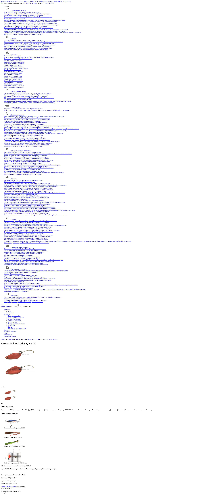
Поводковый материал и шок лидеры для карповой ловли (21, 101)
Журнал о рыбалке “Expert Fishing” (52, 1)
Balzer (39, 98)
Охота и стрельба (9, 270)
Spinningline (18, 26)
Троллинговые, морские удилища (14, 230)
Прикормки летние (29, 157)
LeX (34, 211)
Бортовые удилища (10, 238)
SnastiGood (13, 194)
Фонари (6, 302)
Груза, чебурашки (9, 116)
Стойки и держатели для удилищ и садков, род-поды (20, 29)
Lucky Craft (18, 118)
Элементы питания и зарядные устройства (17, 300)
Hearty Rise (48, 193)
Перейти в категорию (33, 12)
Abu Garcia (38, 42)
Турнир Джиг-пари (28, 1)
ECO (28, 135)
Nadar (27, 213)
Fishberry (13, 171)
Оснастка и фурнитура (17, 115)
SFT (33, 155)
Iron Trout (28, 124)
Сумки (6, 253)
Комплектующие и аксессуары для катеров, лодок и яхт (20, 110)
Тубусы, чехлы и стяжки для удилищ (15, 260)
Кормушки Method (29, 126)
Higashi (6, 68)
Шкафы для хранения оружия (13, 257)
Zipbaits (16, 200)
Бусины (37, 141)
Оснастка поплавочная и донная (13, 141)
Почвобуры (7, 291)
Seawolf (50, 130)
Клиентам (7, 314)
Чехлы (6, 263)
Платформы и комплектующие (13, 278)
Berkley (24, 12)
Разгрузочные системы (11, 264)
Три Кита (18, 28)
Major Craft (41, 225)
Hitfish (26, 140)
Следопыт (22, 250)
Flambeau (22, 249)
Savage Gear (40, 21)
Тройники (24, 133)
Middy (38, 29)
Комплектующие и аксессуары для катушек (17, 42)
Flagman (24, 15)
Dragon (32, 49)
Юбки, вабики (8, 182)
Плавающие (12, 172)
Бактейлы (7, 194)
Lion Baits (27, 23)
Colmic (30, 102)
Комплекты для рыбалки (11, 59)
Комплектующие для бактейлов (13, 196)
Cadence (6, 82)
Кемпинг (6, 285)
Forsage (6, 77)
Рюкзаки (6, 252)
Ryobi (21, 40)
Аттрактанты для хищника (12, 155)
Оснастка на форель (10, 124)
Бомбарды (7, 135)
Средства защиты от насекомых (24, 285)
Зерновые (7, 171)
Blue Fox (16, 180)
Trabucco (42, 29)
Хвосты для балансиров (11, 211)
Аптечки (6, 274)
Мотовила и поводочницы (12, 261)
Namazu (21, 43)
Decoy (22, 140)
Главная (3, 486)
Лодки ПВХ (7, 108)
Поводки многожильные (44, 129)
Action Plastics (41, 202)
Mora (12, 283)
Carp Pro (55, 101)
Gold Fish (12, 68)
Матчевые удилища (10, 224)
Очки (5, 275)
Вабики (15, 182)
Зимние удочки (8, 233)
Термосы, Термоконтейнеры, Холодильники (51, 285)
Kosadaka (11, 12)
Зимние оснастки (9, 119)
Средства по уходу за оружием (45, 270)
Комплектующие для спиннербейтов (15, 193)
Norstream (19, 93)
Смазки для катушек (10, 48)
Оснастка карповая (10, 138)
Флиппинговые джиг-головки (13, 121)
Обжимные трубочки (10, 132)
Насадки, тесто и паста (11, 166)
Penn (28, 40)
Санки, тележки (9, 250)
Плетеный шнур (9, 95)
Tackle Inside (38, 1)
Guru (28, 15)
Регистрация (33, 3)
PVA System (7, 169)
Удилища (13, 219)
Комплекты (14, 54)
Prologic (36, 23)
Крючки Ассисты (44, 133)
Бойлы (6, 172)
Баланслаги (7, 199)
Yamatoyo (29, 95)
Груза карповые (31, 116)
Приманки (14, 178)
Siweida (18, 14)
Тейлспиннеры (8, 213)
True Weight (36, 186)
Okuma (16, 40)
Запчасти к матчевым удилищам (87, 241)
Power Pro (17, 95)
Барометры (7, 281)
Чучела (17, 270)
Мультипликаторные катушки (13, 45)
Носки (31, 289)
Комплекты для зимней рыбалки (14, 57)
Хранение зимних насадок (12, 255)
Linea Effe (7, 87)
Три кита (40, 20)
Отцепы (6, 26)
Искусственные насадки (11, 208)
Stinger (32, 17)
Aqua (38, 189)
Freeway (23, 119)
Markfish (48, 154)
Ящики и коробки (9, 249)
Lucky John (33, 57)
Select (29, 140)
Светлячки (43, 141)
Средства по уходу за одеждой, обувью (15, 277)
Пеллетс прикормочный (29, 161)
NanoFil (6, 99)
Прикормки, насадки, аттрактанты (21, 150)
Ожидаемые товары (10, 336)
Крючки (6, 133)
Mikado (6, 84)
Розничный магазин (11, 1)
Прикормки (7, 157)
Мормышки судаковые (11, 183)
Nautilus (41, 23)
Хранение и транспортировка (19, 247)
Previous (3, 387)
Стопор (32, 141)
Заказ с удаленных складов (16, 317)
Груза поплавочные (21, 116)
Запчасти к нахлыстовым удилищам (107, 241)
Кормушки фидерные (17, 126)
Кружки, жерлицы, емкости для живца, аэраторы (18, 20)
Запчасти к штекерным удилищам (47, 241)
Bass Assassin (33, 202)
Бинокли (6, 288)
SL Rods (20, 1)
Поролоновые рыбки (10, 207)
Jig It (12, 199)
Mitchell (35, 46)
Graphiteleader (49, 225)
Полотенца (7, 286)
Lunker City (48, 202)
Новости (6, 330)
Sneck (46, 130)
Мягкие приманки (9, 202)
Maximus (65, 32)
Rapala (16, 12)
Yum (21, 155)
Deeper (46, 297)
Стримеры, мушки (9, 188)
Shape (32, 183)
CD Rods (35, 221)
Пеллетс (6, 161)
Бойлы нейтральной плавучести (31, 172)
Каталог (8, 486)
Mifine (28, 146)
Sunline (16, 96)
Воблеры (6, 200)
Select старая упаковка (22, 202)
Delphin (18, 122)
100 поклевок (17, 158)
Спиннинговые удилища (11, 221)
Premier (6, 76)
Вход (27, 3)
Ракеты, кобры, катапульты (12, 168)
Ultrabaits (33, 158)
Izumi (25, 205)
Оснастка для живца (10, 146)
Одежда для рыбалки (10, 289)
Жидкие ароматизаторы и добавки (14, 165)
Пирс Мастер (26, 26)
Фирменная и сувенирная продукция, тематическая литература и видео (25, 32)
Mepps (11, 180)
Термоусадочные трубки (11, 143)
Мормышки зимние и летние (12, 186)
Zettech (29, 118)
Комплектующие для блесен (12, 189)
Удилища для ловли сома (11, 232)
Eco (29, 233)
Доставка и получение (14, 320)
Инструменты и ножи (10, 34)
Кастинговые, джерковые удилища (14, 225)
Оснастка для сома (9, 122)
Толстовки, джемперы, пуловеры (43, 289)
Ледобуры (7, 283)
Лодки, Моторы (15, 107)
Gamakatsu (26, 93)
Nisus (31, 300)
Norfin (15, 272)
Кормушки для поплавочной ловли (46, 126)
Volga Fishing (67, 1)
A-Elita (45, 20)
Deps (33, 264)
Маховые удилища (9, 236)
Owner (42, 130)
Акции (6, 333)
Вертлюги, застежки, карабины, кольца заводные (18, 130)
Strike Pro (27, 96)
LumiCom (27, 183)
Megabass (32, 28)
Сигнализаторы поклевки (12, 17)
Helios (31, 211)
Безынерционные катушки (12, 46)
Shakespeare (7, 62)
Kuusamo (27, 204)
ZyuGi (34, 127)
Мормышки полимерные (11, 191)
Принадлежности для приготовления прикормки (18, 154)
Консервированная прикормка (13, 174)
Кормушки (7, 126)
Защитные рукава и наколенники (63, 289)
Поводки (6, 129)
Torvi (22, 272)
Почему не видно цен (14, 319)
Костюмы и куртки (23, 289)
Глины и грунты (9, 163)
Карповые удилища (10, 227)
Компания (7, 309)
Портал (3, 1)
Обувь (6, 272)
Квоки (6, 18)
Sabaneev (45, 31)
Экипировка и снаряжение (19, 269)
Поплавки (7, 137)
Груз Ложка (47, 116)
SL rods (60, 32)
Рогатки (6, 152)
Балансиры (7, 204)
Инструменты (25, 34)
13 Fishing (7, 71)
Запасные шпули (9, 40)
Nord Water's (23, 191)
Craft (17, 298)
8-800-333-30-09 (49, 3)
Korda (28, 17)
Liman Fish (30, 14)
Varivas (34, 95)
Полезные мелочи (9, 28)
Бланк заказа (8, 334)
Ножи (19, 34)
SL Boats (14, 108)
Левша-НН (22, 208)
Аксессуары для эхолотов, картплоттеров (16, 297)
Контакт (32, 122)
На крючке (37, 154)
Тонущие (19, 172)
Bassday (24, 118)
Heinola (20, 283)
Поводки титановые (16, 129)
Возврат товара (12, 322)
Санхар (30, 186)
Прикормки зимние (17, 157)
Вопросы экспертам (10, 331)
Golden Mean (25, 28)
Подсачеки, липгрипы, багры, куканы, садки (17, 31)
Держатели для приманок (11, 140)
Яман (35, 14)
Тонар (36, 20)
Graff (29, 277)
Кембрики (27, 141)
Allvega (37, 160)
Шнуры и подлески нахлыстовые (14, 98)
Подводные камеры (10, 298)
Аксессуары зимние (10, 14)
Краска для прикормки (11, 160)
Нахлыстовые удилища (11, 228)
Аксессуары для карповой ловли (14, 23)
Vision (36, 25)
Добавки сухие (8, 158)
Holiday (28, 252)
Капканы (22, 270)
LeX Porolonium (34, 207)
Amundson (7, 66)
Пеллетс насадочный (15, 161)
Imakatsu (44, 185)
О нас (9, 311)
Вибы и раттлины (9, 205)
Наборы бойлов (46, 172)
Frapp (19, 194)
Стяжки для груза (9, 258)
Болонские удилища (10, 235)
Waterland (24, 189)
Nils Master (22, 180)
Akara (10, 18)
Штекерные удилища (10, 243)
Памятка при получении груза (17, 328)
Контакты (11, 313)
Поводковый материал (59, 129)
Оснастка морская (9, 144)
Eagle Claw (35, 48)
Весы (5, 12)
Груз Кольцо (40, 116)
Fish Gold (12, 26)
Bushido (36, 17)
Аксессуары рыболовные (18, 10)
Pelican (28, 158)
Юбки (20, 182)
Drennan (33, 224)
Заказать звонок (5, 306)
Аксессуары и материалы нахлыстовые (16, 25)
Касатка (28, 250)
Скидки (10, 327)
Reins (56, 32)
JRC (5, 74)
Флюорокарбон (8, 96)
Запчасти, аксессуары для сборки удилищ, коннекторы (20, 241)
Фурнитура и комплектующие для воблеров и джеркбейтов (22, 210)
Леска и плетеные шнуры (18, 91)
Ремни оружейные (30, 270)
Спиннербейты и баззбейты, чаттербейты (16, 185)
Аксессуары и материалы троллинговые (16, 21)
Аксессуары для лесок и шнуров (13, 102)
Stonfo (20, 12)
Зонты (36, 285)
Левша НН (33, 119)
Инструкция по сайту (14, 316)
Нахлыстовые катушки (11, 49)
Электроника (14, 295)
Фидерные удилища (10, 222)
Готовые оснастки (9, 118)
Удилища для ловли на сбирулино (14, 239)
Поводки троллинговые (29, 129)
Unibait (24, 158)
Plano (31, 249)
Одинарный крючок (33, 133)
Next (2, 403)
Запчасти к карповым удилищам (67, 241)
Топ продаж (11, 325)
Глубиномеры (8, 15)
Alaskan (10, 272)
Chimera (26, 122)
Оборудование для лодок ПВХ (47, 110)
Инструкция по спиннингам (16, 323)
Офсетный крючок (15, 133)
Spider (35, 183)
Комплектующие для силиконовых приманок (17, 215)
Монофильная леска (10, 93)
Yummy (51, 215)
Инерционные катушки (11, 43)
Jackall (12, 200)
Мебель (12, 285)
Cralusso (19, 15)
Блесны (6, 180)
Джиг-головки (8, 127)
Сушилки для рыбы (10, 280)
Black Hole (27, 230)
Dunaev (20, 160)
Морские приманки (10, 197)
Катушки (13, 38)
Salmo (47, 29)
